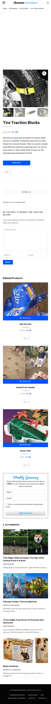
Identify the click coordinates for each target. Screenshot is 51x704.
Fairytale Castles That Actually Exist (20, 601)
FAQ (42, 695)
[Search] (48, 2)
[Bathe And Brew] (25, 650)
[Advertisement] (25, 39)
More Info (16, 163)
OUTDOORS (24, 8)
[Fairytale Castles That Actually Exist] (25, 585)
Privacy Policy (32, 695)
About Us (32, 698)
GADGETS (25, 454)
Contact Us (42, 698)
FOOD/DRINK (25, 327)
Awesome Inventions (17, 695)
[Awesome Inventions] (25, 2)
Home (5, 8)
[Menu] (3, 2)
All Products (13, 8)
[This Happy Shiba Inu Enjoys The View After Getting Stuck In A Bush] (25, 542)
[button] (44, 73)
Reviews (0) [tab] (26, 192)
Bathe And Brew (10, 666)
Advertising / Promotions (17, 698)
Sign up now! (25, 513)
